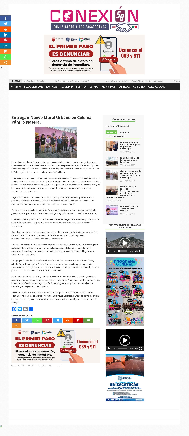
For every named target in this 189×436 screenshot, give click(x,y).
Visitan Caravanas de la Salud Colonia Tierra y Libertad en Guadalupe (131, 81)
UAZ (23, 366)
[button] (124, 243)
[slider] (122, 251)
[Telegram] (57, 320)
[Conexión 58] (94, 19)
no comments (57, 366)
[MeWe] (5, 46)
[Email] (88, 320)
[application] (125, 243)
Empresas (124, 86)
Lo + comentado (115, 136)
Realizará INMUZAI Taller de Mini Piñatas (129, 208)
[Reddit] (68, 320)
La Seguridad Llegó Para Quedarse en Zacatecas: (72, 81)
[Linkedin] (5, 35)
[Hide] (1, 68)
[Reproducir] (109, 251)
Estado (94, 86)
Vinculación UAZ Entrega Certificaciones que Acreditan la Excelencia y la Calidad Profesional (122, 192)
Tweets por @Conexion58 (117, 126)
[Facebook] (16, 320)
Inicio (17, 86)
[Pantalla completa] (140, 251)
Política (81, 86)
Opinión (15, 93)
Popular (124, 132)
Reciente (111, 132)
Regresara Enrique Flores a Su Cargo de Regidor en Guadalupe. (130, 145)
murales (17, 366)
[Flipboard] (78, 320)
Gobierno (139, 86)
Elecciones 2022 (33, 86)
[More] (16, 325)
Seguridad (66, 86)
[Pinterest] (47, 320)
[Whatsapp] (37, 320)
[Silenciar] (136, 251)
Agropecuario (156, 86)
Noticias (51, 86)
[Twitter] (27, 320)
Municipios (108, 86)
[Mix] (5, 51)
